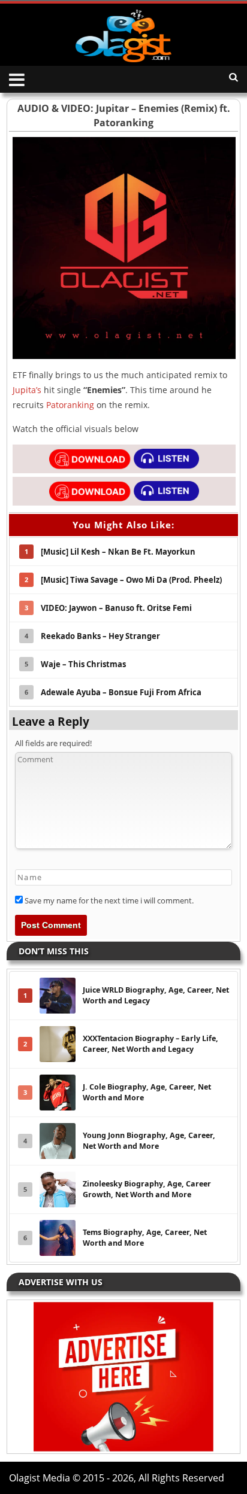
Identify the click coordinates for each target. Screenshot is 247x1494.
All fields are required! (53, 743)
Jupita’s (27, 389)
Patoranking (70, 404)
